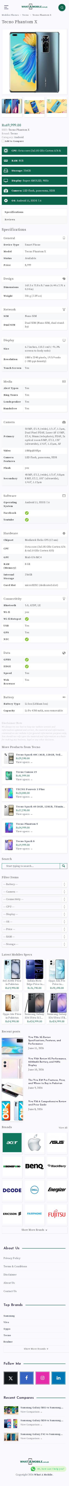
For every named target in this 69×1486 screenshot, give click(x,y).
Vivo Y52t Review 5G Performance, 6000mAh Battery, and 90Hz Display (47, 1062)
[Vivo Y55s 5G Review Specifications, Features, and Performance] (12, 1046)
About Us (9, 1283)
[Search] (61, 7)
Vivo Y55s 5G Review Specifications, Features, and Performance (44, 1040)
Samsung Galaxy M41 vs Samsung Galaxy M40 (41, 1408)
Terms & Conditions (15, 1266)
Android (19, 137)
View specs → (24, 762)
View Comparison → (31, 1412)
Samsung (9, 1316)
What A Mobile (43, 1474)
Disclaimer (10, 1274)
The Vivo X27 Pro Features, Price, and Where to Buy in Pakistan (46, 1082)
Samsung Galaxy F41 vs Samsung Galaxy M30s (41, 1434)
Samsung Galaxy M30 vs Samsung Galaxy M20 (41, 1421)
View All (63, 1127)
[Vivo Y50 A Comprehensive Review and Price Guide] (12, 1110)
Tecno (35, 747)
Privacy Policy (12, 1258)
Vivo (6, 1322)
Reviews (10, 219)
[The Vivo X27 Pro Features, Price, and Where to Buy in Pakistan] (12, 1089)
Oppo (7, 1329)
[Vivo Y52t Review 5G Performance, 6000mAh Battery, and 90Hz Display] (12, 1068)
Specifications (14, 212)
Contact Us (10, 1291)
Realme (8, 1341)
